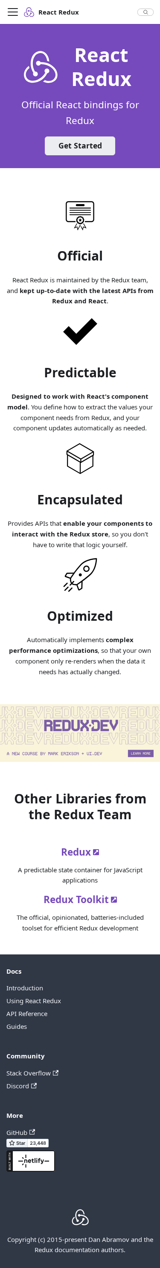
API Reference (26, 1013)
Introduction (24, 988)
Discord (17, 1085)
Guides (16, 1026)
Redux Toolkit (76, 899)
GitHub (16, 1132)
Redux (76, 852)
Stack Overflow (28, 1073)
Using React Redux (33, 1000)
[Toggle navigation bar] (12, 12)
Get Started (80, 145)
